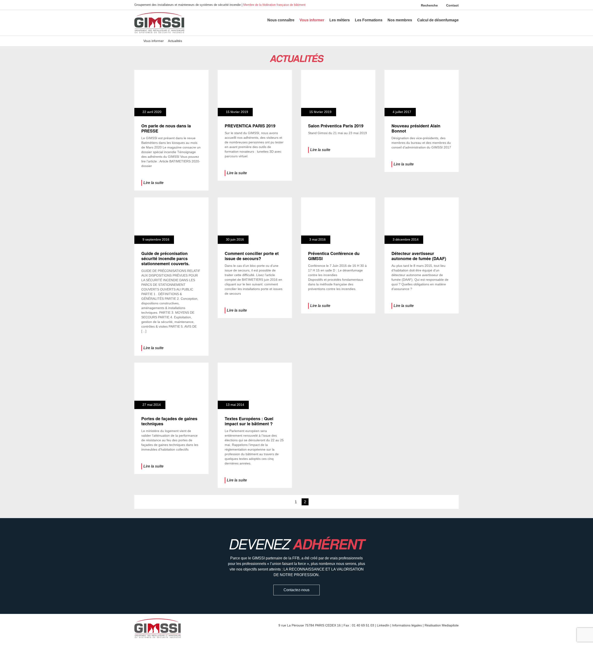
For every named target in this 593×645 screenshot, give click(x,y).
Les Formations (368, 20)
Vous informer (312, 20)
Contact (452, 5)
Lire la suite (153, 183)
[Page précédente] (287, 502)
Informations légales (407, 625)
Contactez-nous (296, 590)
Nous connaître (280, 20)
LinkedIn (383, 625)
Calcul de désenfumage (438, 20)
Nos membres (400, 20)
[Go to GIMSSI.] (136, 41)
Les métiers (339, 20)
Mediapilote (450, 625)
